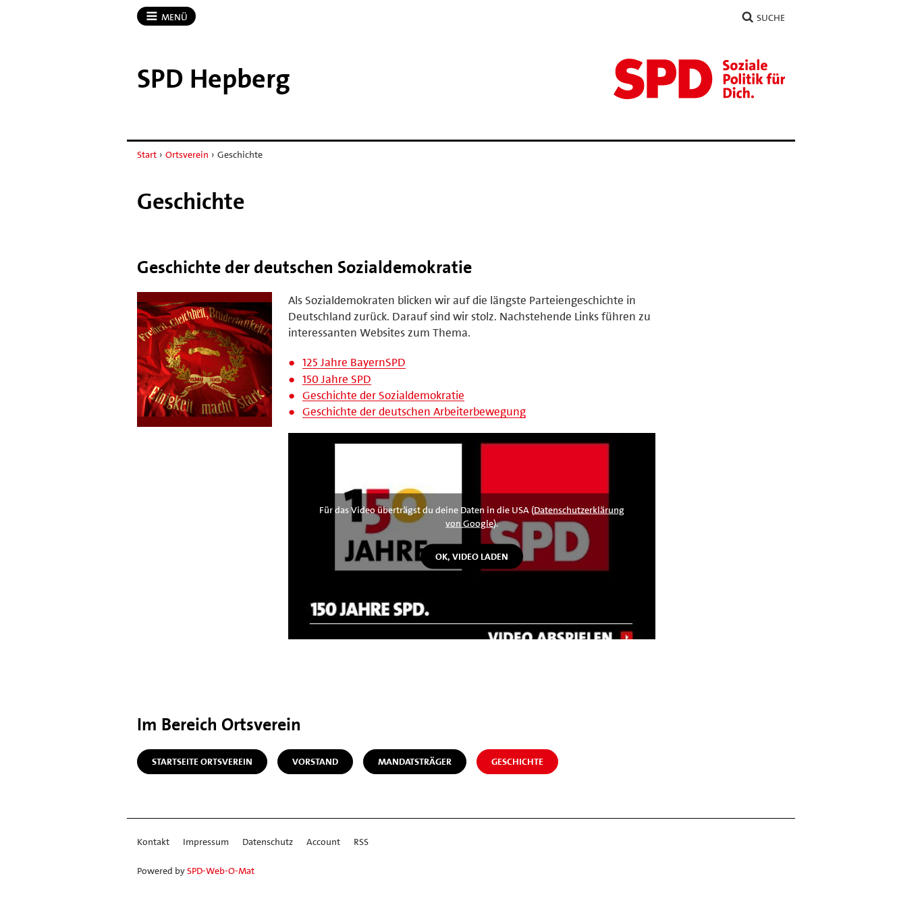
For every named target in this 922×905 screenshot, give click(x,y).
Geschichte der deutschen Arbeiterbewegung (414, 411)
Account (323, 842)
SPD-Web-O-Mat (220, 871)
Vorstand (315, 761)
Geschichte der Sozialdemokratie (383, 395)
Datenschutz (267, 842)
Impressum (206, 842)
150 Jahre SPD (336, 379)
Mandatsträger (415, 761)
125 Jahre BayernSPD (354, 362)
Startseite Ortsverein (202, 761)
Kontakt (153, 842)
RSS (361, 842)
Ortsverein (187, 154)
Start (147, 154)
